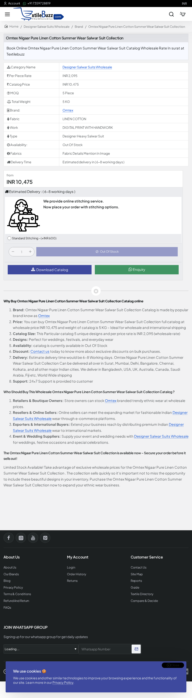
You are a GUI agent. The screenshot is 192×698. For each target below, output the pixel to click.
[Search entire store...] (171, 14)
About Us (10, 567)
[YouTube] (33, 538)
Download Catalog (52, 269)
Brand (79, 26)
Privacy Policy (62, 682)
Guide (135, 587)
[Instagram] (21, 538)
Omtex (68, 110)
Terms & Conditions (17, 594)
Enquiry (138, 269)
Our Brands (11, 574)
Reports (136, 581)
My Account (77, 557)
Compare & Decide (144, 601)
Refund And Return (16, 601)
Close (175, 665)
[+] (30, 251)
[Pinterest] (45, 538)
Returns (72, 581)
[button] (107, 251)
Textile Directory (142, 594)
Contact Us (139, 567)
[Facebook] (9, 538)
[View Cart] (182, 14)
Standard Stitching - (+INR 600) (34, 238)
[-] (13, 251)
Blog (7, 581)
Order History (76, 574)
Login (71, 567)
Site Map (137, 574)
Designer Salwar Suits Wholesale (47, 26)
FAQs (7, 607)
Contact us (39, 351)
